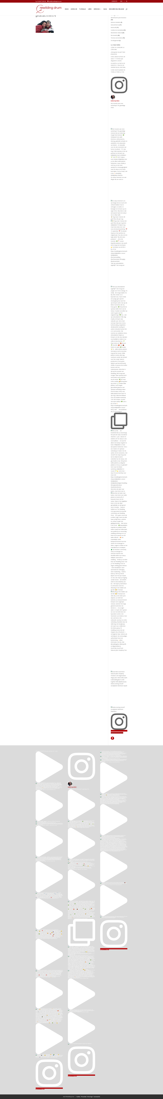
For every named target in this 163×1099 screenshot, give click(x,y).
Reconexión (114, 35)
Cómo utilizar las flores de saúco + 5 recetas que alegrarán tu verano (118, 59)
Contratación (96, 1096)
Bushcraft (113, 27)
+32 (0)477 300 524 (41, 1)
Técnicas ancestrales (116, 38)
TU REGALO (82, 9)
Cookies (78, 1096)
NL (126, 1)
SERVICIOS (97, 9)
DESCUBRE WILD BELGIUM (116, 9)
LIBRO (90, 9)
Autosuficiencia (115, 25)
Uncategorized (115, 40)
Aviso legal (90, 1096)
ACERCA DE (74, 9)
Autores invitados (115, 22)
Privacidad (84, 1096)
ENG (121, 1)
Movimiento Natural (116, 33)
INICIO (67, 9)
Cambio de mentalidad (117, 30)
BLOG (105, 9)
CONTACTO (114, 1)
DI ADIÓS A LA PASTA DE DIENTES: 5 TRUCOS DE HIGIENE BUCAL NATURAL (118, 65)
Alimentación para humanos (118, 17)
